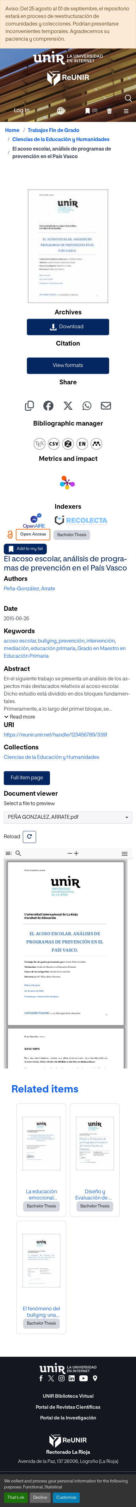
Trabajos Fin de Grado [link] (53, 130)
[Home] (68, 58)
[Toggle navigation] (126, 111)
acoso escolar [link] (20, 641)
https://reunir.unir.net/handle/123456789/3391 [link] (55, 735)
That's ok (16, 1498)
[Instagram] (62, 1378)
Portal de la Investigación (68, 1418)
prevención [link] (71, 641)
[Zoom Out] (70, 853)
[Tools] (124, 854)
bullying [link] (47, 641)
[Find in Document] (18, 853)
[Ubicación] (95, 1378)
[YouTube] (83, 1378)
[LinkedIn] (72, 1378)
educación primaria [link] (53, 648)
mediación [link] (16, 648)
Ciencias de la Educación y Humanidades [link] (60, 139)
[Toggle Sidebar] (8, 853)
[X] (51, 1378)
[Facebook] (41, 1378)
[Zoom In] (76, 853)
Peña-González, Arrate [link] (29, 589)
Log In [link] (22, 110)
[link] (68, 327)
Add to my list (30, 549)
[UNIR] (68, 1368)
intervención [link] (100, 641)
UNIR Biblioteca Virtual (68, 1396)
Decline (40, 1498)
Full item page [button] (27, 778)
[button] (128, 98)
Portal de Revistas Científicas (68, 1407)
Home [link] (12, 130)
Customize (66, 1498)
